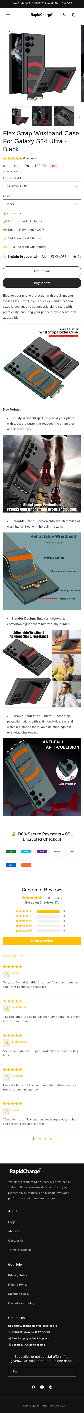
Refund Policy (18, 1284)
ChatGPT (60, 256)
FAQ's (12, 1222)
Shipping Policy (19, 1293)
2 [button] (40, 1139)
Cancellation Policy (21, 1303)
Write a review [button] (41, 940)
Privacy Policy (18, 1275)
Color (6, 196)
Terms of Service (20, 1249)
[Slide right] (79, 117)
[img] (12, 967)
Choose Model (12, 178)
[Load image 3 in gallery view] (64, 116)
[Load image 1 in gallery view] (20, 116)
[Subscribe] (71, 1372)
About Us (14, 1231)
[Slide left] (4, 117)
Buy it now (42, 283)
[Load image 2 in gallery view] (42, 116)
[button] (8, 14)
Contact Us (16, 1240)
